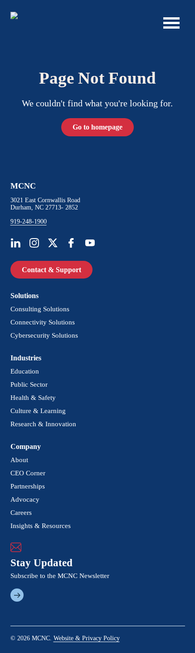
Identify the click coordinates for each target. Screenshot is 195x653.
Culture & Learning (38, 410)
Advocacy (24, 499)
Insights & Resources (40, 525)
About (19, 460)
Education (24, 371)
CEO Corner (27, 473)
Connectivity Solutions (42, 322)
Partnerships (27, 486)
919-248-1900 (28, 222)
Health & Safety (33, 397)
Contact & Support (51, 270)
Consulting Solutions (39, 309)
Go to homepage (97, 127)
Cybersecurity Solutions (44, 335)
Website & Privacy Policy (87, 638)
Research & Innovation (43, 424)
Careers (21, 512)
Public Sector (29, 384)
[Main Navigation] (171, 22)
